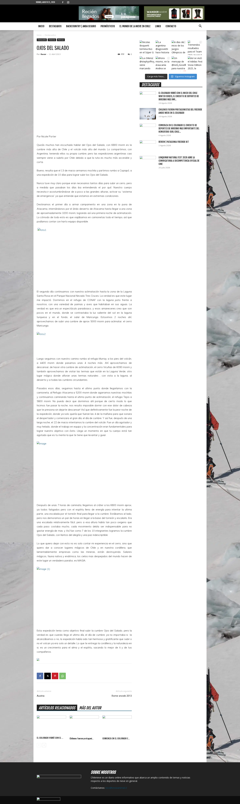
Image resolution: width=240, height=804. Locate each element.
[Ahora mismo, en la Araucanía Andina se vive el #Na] (163, 63)
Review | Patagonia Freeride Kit (174, 141)
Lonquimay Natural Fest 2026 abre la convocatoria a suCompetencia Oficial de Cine (179, 160)
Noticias (61, 40)
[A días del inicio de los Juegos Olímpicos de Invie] (179, 47)
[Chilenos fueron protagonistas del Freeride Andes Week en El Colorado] (84, 725)
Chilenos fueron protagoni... (81, 738)
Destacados (55, 26)
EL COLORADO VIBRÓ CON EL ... (50, 737)
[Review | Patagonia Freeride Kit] (148, 146)
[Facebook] (62, 2)
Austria (40, 695)
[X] (47, 676)
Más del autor (90, 708)
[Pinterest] (55, 676)
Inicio (41, 26)
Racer (43, 54)
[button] (200, 26)
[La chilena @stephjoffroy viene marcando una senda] (147, 63)
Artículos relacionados (57, 708)
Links (158, 26)
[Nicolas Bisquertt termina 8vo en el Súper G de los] (147, 47)
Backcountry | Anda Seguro (81, 26)
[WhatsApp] (62, 676)
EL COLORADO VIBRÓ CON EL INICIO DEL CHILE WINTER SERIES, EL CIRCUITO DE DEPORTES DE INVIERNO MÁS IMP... (179, 96)
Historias (52, 40)
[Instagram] (68, 2)
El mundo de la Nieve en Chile (135, 26)
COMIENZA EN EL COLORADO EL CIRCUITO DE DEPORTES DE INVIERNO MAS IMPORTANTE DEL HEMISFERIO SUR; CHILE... (179, 128)
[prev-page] (39, 745)
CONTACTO (171, 26)
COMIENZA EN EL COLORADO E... (116, 738)
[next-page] (44, 745)
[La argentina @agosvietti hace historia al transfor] (163, 47)
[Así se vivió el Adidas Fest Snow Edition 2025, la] (195, 63)
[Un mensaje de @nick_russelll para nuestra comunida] (179, 63)
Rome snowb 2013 (122, 695)
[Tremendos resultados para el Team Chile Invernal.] (195, 47)
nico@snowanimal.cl (116, 787)
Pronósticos (108, 26)
